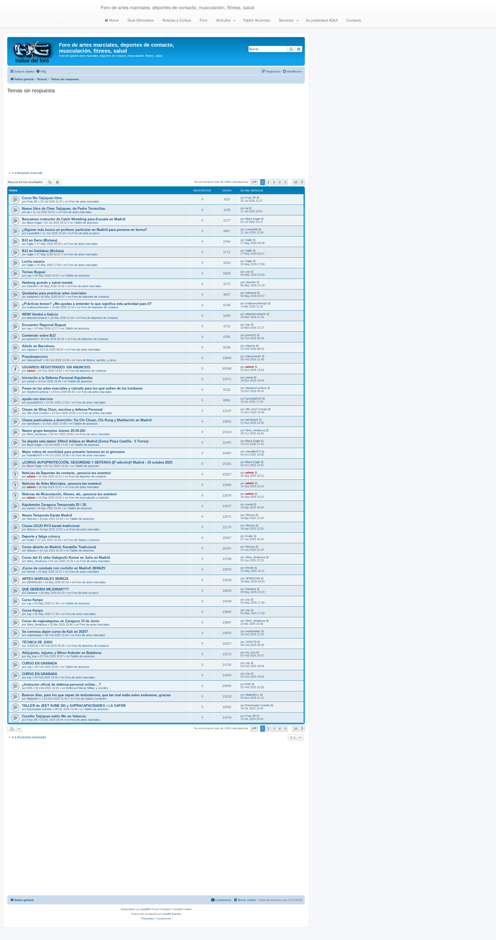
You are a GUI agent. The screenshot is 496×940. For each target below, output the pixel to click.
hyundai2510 (35, 402)
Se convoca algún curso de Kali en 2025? (55, 632)
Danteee (32, 592)
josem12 (32, 339)
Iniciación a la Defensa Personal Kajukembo (57, 378)
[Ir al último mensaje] (258, 197)
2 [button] (268, 182)
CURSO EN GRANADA (39, 663)
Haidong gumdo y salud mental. (47, 283)
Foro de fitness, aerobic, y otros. (96, 360)
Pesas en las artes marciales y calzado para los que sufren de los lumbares (82, 388)
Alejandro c (34, 698)
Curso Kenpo (32, 600)
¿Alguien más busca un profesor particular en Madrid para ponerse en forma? (84, 230)
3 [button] (274, 182)
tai (28, 212)
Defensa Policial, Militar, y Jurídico (87, 688)
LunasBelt (33, 233)
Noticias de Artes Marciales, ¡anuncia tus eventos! (62, 483)
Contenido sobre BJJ (39, 335)
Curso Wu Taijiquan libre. (42, 198)
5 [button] (285, 182)
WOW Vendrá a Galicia (40, 314)
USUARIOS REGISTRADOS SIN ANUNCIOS (56, 367)
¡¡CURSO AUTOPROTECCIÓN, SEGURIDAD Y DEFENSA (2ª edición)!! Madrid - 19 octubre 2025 (97, 462)
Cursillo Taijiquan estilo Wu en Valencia (54, 716)
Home (113, 20)
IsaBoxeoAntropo (38, 307)
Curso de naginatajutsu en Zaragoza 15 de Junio (60, 621)
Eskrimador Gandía (39, 709)
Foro (203, 20)
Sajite (30, 243)
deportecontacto (37, 317)
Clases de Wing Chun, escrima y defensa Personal (62, 409)
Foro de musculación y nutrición (89, 497)
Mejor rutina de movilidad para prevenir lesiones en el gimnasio (73, 452)
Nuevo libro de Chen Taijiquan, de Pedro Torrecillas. (64, 208)
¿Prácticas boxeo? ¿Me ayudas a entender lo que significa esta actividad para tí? (87, 304)
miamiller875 (34, 455)
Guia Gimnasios (140, 20)
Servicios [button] (286, 20)
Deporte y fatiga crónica (41, 536)
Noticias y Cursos (176, 20)
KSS (29, 688)
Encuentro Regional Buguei (44, 325)
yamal (30, 381)
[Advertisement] (156, 132)
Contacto (353, 20)
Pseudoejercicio (35, 357)
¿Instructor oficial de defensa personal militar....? (61, 684)
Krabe (30, 539)
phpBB (145, 909)
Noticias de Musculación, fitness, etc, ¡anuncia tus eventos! (69, 494)
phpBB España (172, 913)
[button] (254, 182)
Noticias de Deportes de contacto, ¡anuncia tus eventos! (66, 473)
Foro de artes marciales (84, 201)
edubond (32, 296)
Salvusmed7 (34, 360)
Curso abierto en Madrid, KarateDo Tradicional (59, 547)
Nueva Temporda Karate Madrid (47, 515)
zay (29, 275)
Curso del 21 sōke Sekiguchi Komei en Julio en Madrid (66, 558)
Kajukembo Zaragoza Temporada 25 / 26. (54, 505)
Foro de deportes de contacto (90, 296)
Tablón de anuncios (86, 222)
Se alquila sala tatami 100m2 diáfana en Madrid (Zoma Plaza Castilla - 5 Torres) (85, 441)
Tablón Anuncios (256, 20)
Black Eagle (34, 222)
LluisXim (32, 286)
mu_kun (32, 656)
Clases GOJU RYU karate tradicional (51, 526)
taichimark (33, 423)
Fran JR (32, 201)
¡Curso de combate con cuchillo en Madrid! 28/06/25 (63, 568)
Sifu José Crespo (38, 413)
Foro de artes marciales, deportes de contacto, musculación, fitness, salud (177, 7)
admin (31, 370)
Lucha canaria (33, 261)
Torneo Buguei (33, 272)
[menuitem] (41, 71)
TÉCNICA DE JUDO (37, 642)
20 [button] (295, 182)
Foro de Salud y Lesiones (84, 539)
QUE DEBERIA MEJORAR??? (45, 589)
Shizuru (31, 518)
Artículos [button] (223, 20)
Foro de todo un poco (85, 233)
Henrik (31, 571)
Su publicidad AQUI (321, 20)
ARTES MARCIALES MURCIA (45, 579)
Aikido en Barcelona (38, 346)
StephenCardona (37, 391)
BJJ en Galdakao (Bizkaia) (43, 251)
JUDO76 (32, 645)
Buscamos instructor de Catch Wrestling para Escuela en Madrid (73, 219)
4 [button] (280, 182)
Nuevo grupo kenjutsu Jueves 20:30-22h (54, 431)
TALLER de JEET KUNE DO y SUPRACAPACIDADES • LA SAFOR (74, 706)
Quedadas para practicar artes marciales (54, 293)
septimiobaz (34, 635)
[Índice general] (34, 51)
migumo (32, 349)
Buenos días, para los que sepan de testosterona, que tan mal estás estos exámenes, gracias (96, 695)
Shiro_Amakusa (37, 434)
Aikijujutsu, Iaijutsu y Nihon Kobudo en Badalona (61, 653)
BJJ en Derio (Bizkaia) (39, 240)
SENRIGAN (34, 582)
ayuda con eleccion (37, 399)
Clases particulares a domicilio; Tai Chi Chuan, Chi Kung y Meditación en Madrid (87, 420)
